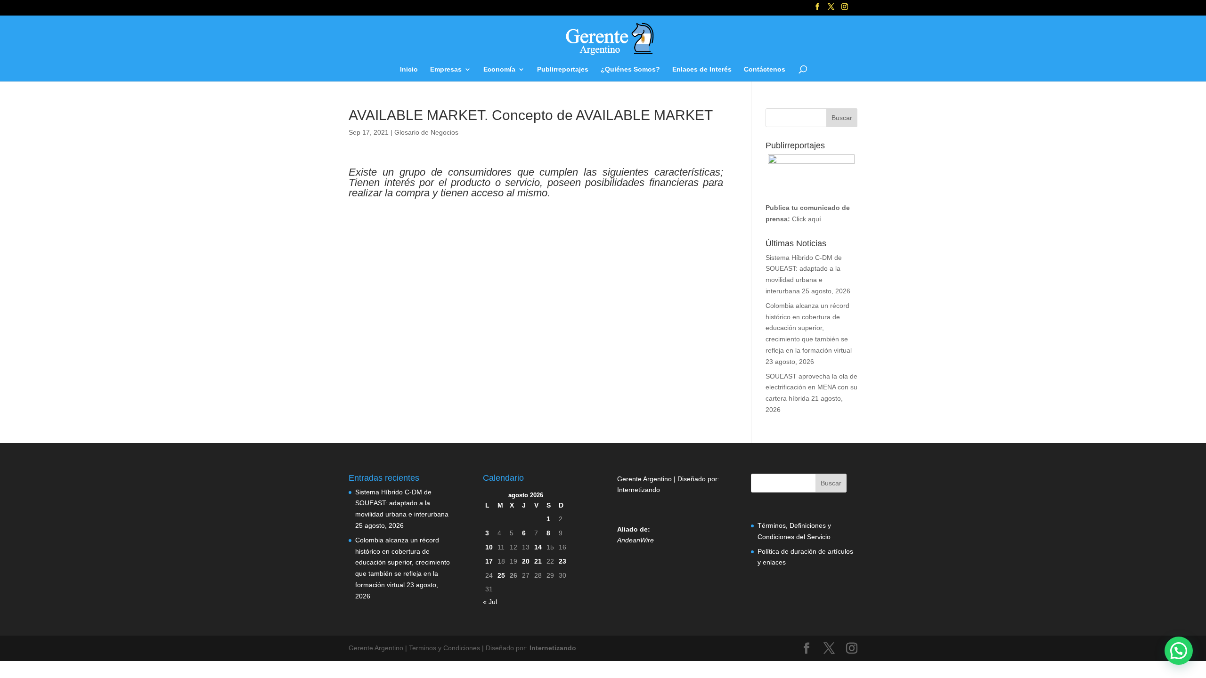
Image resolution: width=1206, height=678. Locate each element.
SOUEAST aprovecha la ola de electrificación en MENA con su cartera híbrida (811, 387)
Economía (499, 69)
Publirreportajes (562, 69)
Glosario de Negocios (426, 132)
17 (489, 561)
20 (526, 561)
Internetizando (638, 489)
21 (538, 561)
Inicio (409, 69)
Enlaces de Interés (702, 69)
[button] (1179, 651)
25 (501, 575)
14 (538, 547)
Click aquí (806, 219)
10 (489, 547)
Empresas (446, 69)
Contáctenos (764, 69)
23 (562, 561)
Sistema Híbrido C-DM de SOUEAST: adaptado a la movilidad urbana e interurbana (401, 503)
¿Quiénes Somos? (630, 69)
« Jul (490, 601)
